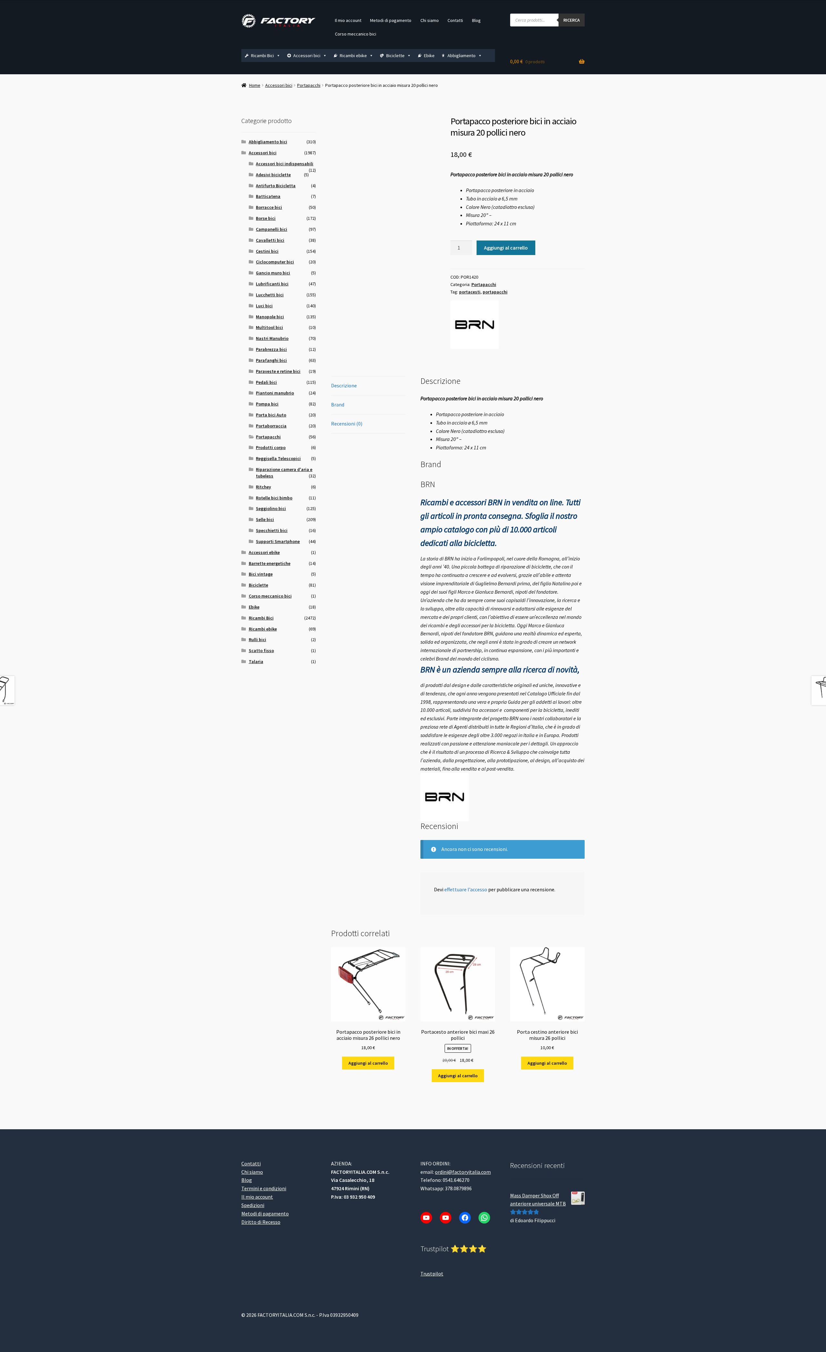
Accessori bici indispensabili (284, 164)
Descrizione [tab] (344, 385)
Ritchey (263, 487)
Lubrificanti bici (272, 284)
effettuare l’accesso (465, 889)
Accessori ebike (264, 552)
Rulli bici (257, 639)
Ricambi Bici (262, 55)
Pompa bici (267, 404)
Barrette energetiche (269, 563)
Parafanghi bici (271, 360)
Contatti (455, 20)
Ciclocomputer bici (275, 262)
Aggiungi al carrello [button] (368, 1063)
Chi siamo (429, 20)
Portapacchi (308, 85)
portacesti (469, 292)
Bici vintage (261, 574)
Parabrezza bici (271, 349)
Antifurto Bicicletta (276, 186)
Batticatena (268, 196)
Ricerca (571, 20)
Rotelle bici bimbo (274, 498)
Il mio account (348, 20)
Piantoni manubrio (275, 393)
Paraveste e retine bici (278, 371)
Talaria (256, 661)
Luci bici (264, 306)
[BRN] (474, 325)
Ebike (429, 55)
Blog (476, 20)
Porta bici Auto (271, 415)
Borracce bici (269, 207)
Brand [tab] (337, 404)
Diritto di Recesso (260, 1222)
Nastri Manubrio (272, 338)
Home (254, 85)
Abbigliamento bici (268, 142)
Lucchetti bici (270, 295)
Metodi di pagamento (390, 20)
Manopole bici (270, 317)
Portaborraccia (271, 426)
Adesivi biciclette (273, 175)
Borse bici (266, 218)
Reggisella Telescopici (278, 458)
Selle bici (265, 519)
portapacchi (495, 292)
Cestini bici (267, 251)
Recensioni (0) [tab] (346, 423)
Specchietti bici (271, 530)
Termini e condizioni (263, 1188)
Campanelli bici (271, 229)
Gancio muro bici (273, 273)
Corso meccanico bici (355, 34)
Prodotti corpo (271, 447)
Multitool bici (269, 327)
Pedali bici (266, 382)
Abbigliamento (462, 55)
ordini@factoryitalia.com (463, 1172)
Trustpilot (431, 1273)
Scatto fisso (261, 650)
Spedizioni (252, 1205)
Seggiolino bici (271, 508)
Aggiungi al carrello (506, 247)
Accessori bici (306, 55)
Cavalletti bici (270, 240)
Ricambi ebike (353, 55)
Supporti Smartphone (278, 541)
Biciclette (395, 55)
